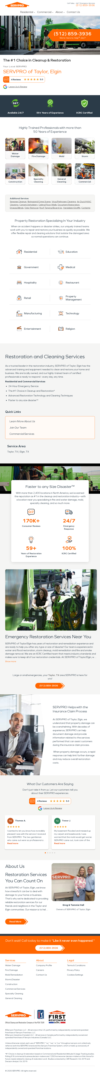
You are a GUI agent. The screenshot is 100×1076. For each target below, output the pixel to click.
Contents (85, 208)
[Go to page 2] (47, 852)
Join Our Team (18, 427)
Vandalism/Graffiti (71, 208)
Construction (11, 984)
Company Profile (44, 965)
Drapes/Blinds (16, 208)
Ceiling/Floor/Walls (48, 204)
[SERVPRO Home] (17, 4)
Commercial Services (22, 433)
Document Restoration (69, 204)
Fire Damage (11, 970)
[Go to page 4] (52, 852)
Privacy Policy (73, 970)
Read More (15, 921)
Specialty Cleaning (14, 993)
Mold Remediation (14, 975)
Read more (12, 843)
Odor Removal (31, 208)
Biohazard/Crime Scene (39, 201)
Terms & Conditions (76, 965)
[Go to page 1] (45, 852)
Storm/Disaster (12, 979)
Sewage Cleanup (18, 201)
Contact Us (73, 12)
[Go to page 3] (50, 852)
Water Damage (12, 965)
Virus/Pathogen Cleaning (64, 201)
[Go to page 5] (54, 852)
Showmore (10, 661)
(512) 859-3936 (85, 5)
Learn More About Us (22, 421)
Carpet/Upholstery (28, 204)
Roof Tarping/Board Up (50, 208)
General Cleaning (13, 998)
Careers (40, 970)
